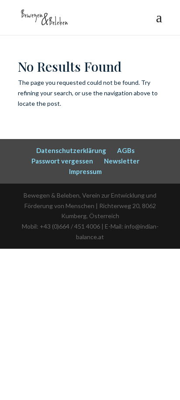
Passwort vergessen (62, 161)
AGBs (126, 150)
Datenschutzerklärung (71, 150)
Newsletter (121, 161)
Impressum (85, 171)
